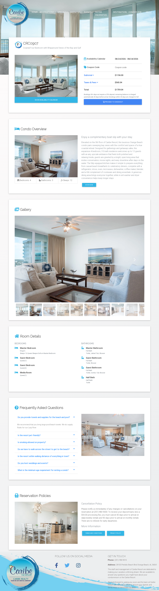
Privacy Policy (115, 533)
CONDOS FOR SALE (135, 13)
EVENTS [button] (88, 12)
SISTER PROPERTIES (101, 13)
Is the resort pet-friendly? (29, 435)
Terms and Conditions (93, 533)
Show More (89, 185)
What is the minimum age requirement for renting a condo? (43, 470)
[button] (24, 259)
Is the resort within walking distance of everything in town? (43, 456)
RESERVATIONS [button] (47, 12)
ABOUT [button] (149, 12)
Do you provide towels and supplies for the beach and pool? (44, 417)
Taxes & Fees (90, 82)
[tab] (46, 417)
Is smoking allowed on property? (32, 442)
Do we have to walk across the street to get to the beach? (44, 449)
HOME (35, 12)
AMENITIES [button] (75, 12)
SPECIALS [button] (62, 12)
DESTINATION (120, 12)
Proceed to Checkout (114, 102)
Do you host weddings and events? (33, 463)
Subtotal (88, 75)
